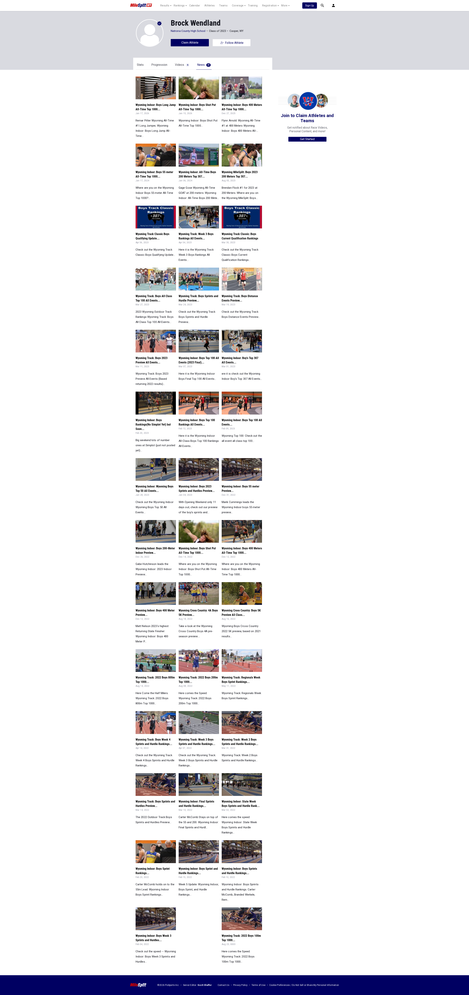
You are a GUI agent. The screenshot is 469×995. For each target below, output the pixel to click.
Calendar (194, 5)
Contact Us (223, 985)
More (284, 5)
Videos (181, 64)
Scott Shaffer (204, 985)
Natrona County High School (188, 31)
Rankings (179, 5)
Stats (140, 64)
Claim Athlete (189, 42)
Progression (159, 64)
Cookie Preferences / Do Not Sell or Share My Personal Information (304, 985)
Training (253, 5)
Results (164, 5)
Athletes (209, 5)
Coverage (237, 5)
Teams (223, 5)
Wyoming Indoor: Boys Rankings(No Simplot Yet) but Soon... (153, 424)
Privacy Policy (240, 985)
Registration (269, 5)
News (203, 64)
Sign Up (309, 5)
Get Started (307, 139)
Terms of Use (258, 985)
